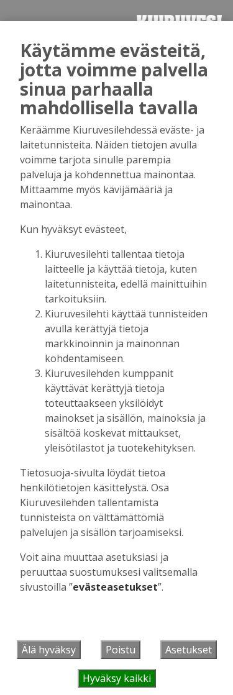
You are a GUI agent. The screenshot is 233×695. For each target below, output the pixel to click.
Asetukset (188, 649)
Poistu (120, 649)
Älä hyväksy (49, 649)
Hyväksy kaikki (117, 678)
